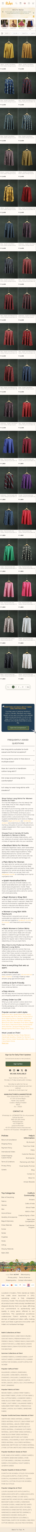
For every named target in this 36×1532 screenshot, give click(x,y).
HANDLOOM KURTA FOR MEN (19, 1507)
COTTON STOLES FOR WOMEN (20, 1481)
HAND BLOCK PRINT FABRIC (11, 1401)
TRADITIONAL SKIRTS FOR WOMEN (13, 1520)
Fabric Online (6, 1039)
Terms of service (24, 1277)
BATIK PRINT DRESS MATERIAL (20, 1432)
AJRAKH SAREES (27, 1455)
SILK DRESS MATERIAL (22, 1442)
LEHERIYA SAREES (7, 1466)
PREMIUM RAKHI (20, 1339)
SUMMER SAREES (21, 1357)
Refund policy (25, 1274)
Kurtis (4, 1035)
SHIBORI (20, 1380)
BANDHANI (22, 1372)
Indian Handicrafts (18, 1039)
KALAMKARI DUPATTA (16, 1479)
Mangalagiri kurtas (8, 874)
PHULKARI (14, 1377)
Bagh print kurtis (14, 821)
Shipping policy (11, 1280)
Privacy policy (12, 1277)
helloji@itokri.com (26, 1130)
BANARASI (10, 1385)
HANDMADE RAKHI (8, 1336)
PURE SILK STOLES (7, 1484)
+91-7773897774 (18, 1123)
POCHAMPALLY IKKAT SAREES (18, 1463)
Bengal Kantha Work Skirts (11, 1029)
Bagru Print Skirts (27, 1029)
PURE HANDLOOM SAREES (10, 1455)
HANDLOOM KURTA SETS (10, 1494)
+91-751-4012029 (10, 1128)
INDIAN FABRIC (6, 1393)
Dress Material (24, 1035)
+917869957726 (17, 1115)
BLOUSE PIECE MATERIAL (24, 1523)
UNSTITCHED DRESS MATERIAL (12, 1419)
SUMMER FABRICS (7, 1357)
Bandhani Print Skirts (21, 1022)
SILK (20, 1383)
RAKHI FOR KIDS (8, 1344)
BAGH (16, 1383)
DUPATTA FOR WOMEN (9, 1473)
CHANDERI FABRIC (24, 1398)
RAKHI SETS (30, 1341)
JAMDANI (23, 1375)
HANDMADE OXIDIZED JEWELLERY (13, 1515)
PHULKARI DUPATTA (9, 1476)
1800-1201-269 (15, 1119)
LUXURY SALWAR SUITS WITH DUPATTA (15, 1491)
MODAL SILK (5, 1380)
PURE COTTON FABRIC (25, 1395)
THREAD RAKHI (19, 1341)
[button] (3, 3)
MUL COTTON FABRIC (8, 1398)
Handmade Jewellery (9, 1037)
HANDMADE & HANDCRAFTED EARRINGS (15, 1512)
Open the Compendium (18, 728)
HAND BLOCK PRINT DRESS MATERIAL (14, 1434)
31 (22, 687)
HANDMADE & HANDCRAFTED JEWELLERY (16, 1510)
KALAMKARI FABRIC (25, 1403)
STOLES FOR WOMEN (26, 1473)
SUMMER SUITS (19, 1359)
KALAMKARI (5, 1372)
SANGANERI (15, 1375)
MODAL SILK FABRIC (15, 1408)
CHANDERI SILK (24, 1377)
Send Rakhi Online (9, 1041)
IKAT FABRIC (12, 1403)
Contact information (25, 1280)
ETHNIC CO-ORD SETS (19, 1497)
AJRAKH (14, 1372)
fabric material (7, 977)
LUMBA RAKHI (20, 1344)
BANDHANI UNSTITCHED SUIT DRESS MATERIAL (17, 1445)
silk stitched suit (26, 974)
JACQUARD (5, 1375)
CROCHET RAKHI (7, 1339)
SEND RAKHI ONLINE (23, 1336)
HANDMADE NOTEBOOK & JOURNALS (14, 1518)
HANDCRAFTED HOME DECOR (11, 1499)
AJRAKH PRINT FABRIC (21, 1393)
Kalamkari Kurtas (13, 1035)
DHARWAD (5, 1377)
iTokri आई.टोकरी (14, 1274)
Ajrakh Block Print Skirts (22, 1014)
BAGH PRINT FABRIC (8, 1395)
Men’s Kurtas (29, 1039)
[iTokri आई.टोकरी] (9, 3)
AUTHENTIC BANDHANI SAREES (12, 1458)
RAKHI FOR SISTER (19, 1346)
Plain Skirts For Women (15, 1020)
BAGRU (10, 1383)
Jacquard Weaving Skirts (21, 1026)
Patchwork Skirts (16, 1024)
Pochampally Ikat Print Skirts (12, 1016)
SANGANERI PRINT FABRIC (10, 1406)
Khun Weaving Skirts (9, 1018)
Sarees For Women (23, 1037)
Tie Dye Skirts (27, 1016)
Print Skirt (9, 1014)
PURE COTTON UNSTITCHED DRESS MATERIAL (18, 1448)
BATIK (14, 1380)
